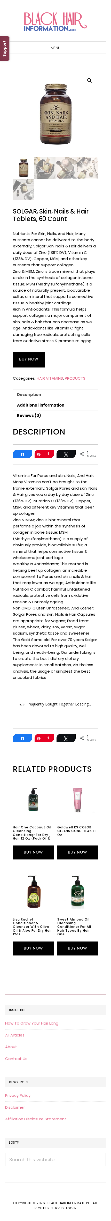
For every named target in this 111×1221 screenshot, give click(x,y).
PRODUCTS (75, 378)
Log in (71, 1208)
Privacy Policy (17, 1095)
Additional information (40, 405)
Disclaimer (15, 1107)
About (11, 1046)
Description (29, 394)
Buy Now (28, 359)
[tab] (55, 394)
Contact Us (16, 1058)
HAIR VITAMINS (50, 378)
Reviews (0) (29, 415)
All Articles (15, 1035)
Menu (56, 47)
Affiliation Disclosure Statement (35, 1119)
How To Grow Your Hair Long (31, 1023)
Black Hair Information (55, 20)
